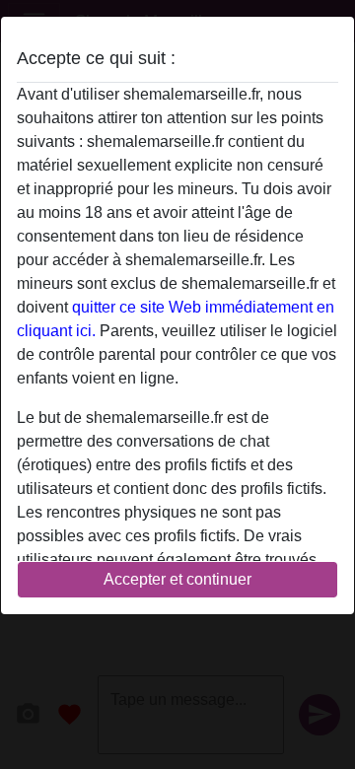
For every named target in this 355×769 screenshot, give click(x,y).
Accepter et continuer (177, 579)
